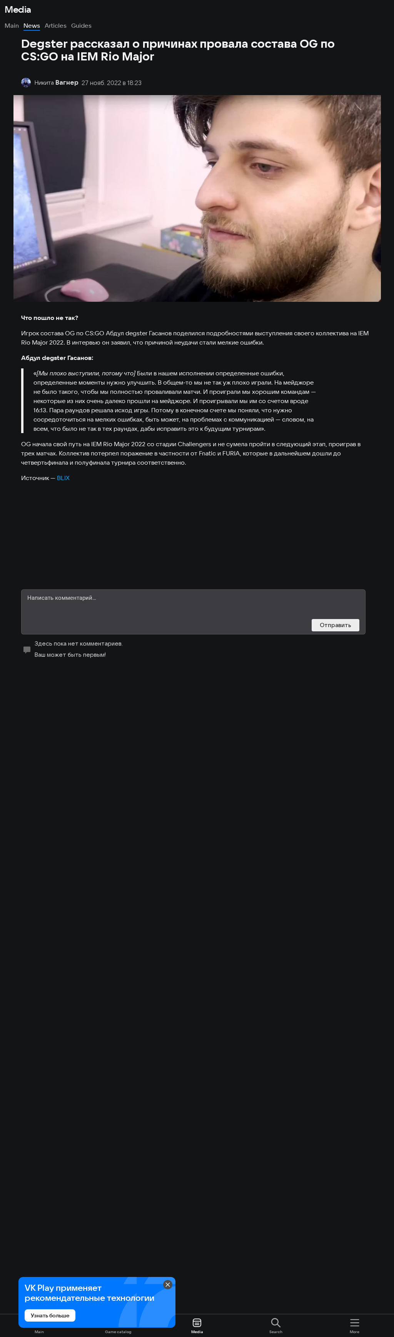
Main (12, 25)
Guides (81, 25)
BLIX (63, 478)
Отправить (335, 625)
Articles (56, 25)
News (31, 25)
